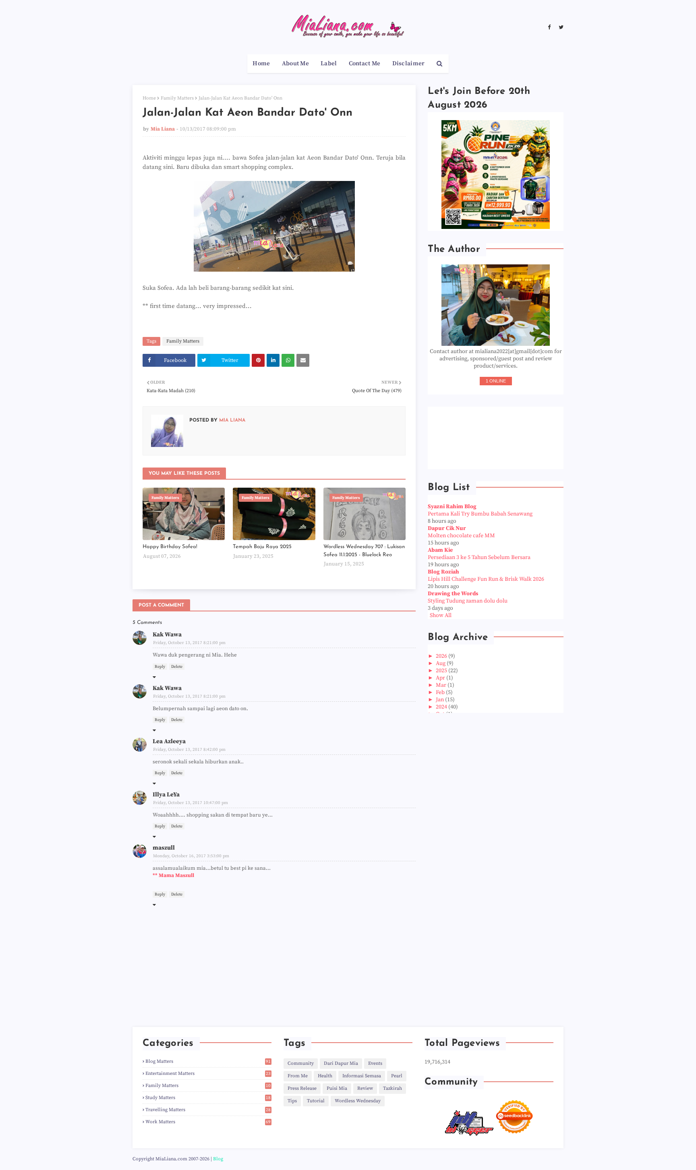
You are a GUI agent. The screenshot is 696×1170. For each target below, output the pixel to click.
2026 (442, 656)
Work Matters (208, 1122)
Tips (292, 1101)
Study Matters (208, 1098)
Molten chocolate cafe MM (461, 535)
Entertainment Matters (208, 1073)
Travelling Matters (208, 1110)
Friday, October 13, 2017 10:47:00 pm (190, 803)
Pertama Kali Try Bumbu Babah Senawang (480, 513)
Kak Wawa (167, 634)
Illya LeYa (166, 794)
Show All (441, 615)
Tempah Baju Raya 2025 (262, 546)
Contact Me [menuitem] (365, 63)
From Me (298, 1076)
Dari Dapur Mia (341, 1063)
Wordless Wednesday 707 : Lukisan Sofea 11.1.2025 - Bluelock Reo (364, 550)
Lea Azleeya (169, 741)
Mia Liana (163, 129)
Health (325, 1076)
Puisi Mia (337, 1088)
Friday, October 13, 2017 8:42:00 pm (189, 749)
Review (365, 1088)
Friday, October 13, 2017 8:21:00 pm (189, 643)
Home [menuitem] (261, 63)
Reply (160, 666)
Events (375, 1063)
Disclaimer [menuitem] (408, 63)
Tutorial (316, 1101)
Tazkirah (392, 1088)
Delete (176, 666)
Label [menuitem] (329, 63)
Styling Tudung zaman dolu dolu (468, 601)
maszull (164, 848)
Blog (218, 1159)
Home (149, 98)
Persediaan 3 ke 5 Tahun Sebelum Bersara (479, 557)
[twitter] (560, 27)
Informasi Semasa (361, 1076)
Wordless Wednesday (358, 1101)
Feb (441, 692)
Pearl (396, 1076)
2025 (442, 670)
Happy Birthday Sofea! (170, 546)
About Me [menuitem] (295, 63)
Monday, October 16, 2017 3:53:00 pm (191, 856)
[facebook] (549, 27)
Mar (441, 685)
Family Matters (177, 98)
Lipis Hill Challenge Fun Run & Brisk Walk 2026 (486, 579)
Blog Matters (208, 1061)
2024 (442, 707)
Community (301, 1063)
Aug (441, 663)
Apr (441, 678)
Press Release (302, 1088)
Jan (440, 699)
